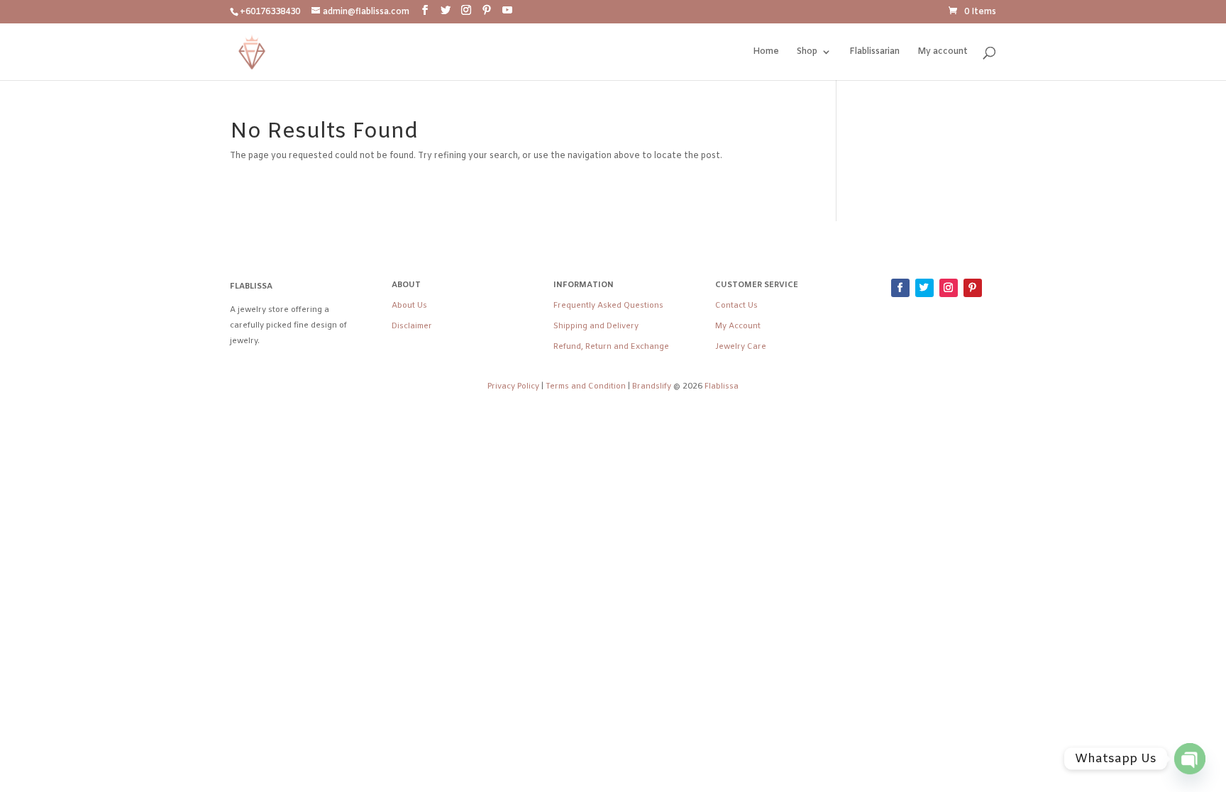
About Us (409, 306)
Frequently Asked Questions (608, 306)
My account (942, 52)
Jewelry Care (740, 347)
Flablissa (722, 386)
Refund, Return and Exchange (611, 347)
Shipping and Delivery (596, 326)
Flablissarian (874, 52)
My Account (738, 326)
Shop (807, 52)
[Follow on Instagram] (948, 288)
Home (766, 52)
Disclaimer (412, 326)
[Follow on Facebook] (900, 288)
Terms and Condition (586, 386)
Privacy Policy (513, 386)
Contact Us (736, 306)
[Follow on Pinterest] (972, 288)
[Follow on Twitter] (924, 288)
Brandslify (652, 386)
